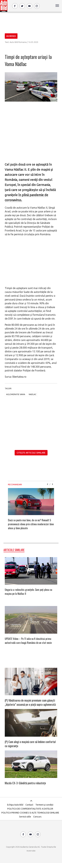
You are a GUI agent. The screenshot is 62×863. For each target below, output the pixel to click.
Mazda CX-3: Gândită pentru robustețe (25, 783)
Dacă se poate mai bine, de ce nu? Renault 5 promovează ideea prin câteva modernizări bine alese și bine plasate (31, 524)
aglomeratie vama (15, 394)
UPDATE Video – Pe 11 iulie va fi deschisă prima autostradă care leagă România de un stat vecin (28, 641)
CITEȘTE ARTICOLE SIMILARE (31, 452)
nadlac (32, 394)
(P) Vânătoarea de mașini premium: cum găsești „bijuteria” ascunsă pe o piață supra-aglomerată (30, 702)
